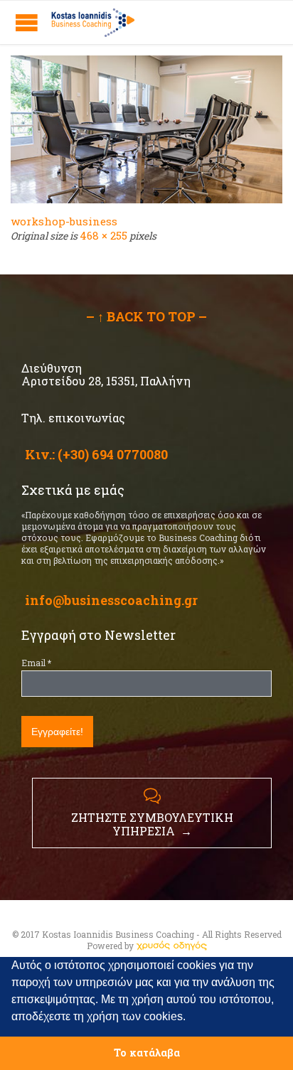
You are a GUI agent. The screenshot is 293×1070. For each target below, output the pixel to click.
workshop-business (64, 221)
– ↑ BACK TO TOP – (146, 316)
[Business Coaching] (92, 22)
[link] (171, 945)
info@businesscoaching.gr (111, 600)
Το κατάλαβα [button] (147, 1052)
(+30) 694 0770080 (113, 454)
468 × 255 (103, 235)
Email (36, 662)
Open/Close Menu (26, 22)
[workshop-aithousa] (146, 129)
